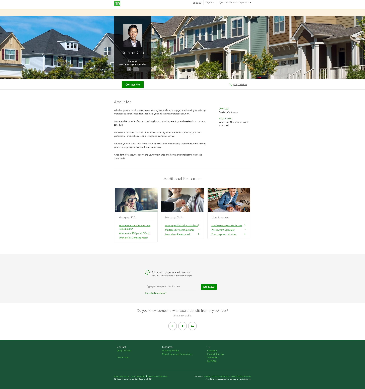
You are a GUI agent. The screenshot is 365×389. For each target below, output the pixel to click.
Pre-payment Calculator (222, 229)
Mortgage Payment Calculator (179, 229)
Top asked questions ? (155, 292)
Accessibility (141, 376)
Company (212, 350)
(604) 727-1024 (240, 84)
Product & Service (215, 354)
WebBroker (212, 357)
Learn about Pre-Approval (177, 234)
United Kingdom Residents (241, 376)
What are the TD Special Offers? (134, 233)
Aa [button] (194, 2)
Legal (133, 376)
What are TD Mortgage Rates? (133, 237)
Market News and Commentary (177, 354)
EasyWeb (211, 360)
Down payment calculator (223, 234)
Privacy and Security (121, 376)
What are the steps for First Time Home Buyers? (134, 227)
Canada (207, 376)
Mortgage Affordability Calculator (181, 225)
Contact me (122, 357)
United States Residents (220, 376)
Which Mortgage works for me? (226, 225)
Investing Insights (170, 350)
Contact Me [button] (132, 85)
